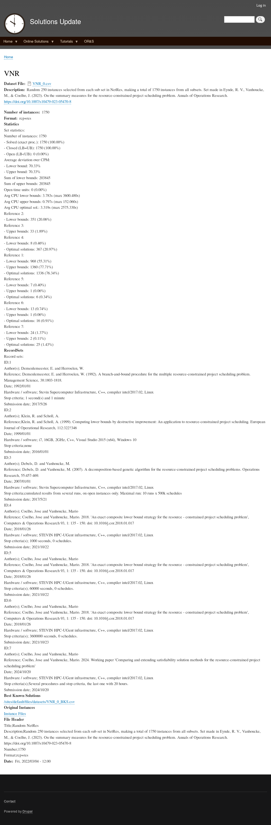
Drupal (27, 811)
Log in (261, 5)
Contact (9, 801)
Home (6, 42)
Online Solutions (34, 42)
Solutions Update (55, 21)
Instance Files (15, 713)
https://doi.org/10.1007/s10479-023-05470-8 (37, 101)
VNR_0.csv (42, 83)
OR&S (89, 41)
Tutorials (65, 42)
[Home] (14, 24)
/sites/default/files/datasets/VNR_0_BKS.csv (39, 701)
